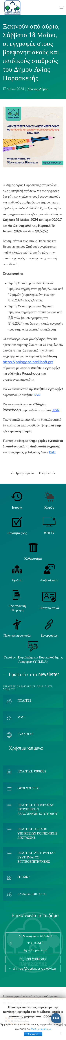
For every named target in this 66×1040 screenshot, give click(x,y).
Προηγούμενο (24, 473)
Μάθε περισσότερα (41, 1029)
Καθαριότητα (33, 558)
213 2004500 (36, 959)
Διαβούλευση (49, 580)
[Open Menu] (61, 7)
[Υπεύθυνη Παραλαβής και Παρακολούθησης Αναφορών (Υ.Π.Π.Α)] (33, 646)
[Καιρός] (49, 496)
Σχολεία (17, 580)
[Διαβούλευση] (49, 569)
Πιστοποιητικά (49, 608)
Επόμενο (45, 473)
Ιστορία (17, 507)
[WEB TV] (49, 522)
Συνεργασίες (49, 635)
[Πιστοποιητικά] (49, 597)
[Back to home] (12, 7)
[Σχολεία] (17, 569)
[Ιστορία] (17, 496)
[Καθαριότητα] (33, 547)
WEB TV (49, 533)
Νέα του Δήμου (37, 89)
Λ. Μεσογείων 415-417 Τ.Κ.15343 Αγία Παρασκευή (35, 943)
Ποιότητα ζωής (17, 533)
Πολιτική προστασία (16, 635)
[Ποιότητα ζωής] (17, 522)
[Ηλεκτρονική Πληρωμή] (17, 594)
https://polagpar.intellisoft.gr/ (28, 362)
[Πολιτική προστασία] (17, 624)
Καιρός (49, 507)
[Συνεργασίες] (49, 624)
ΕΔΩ (37, 395)
